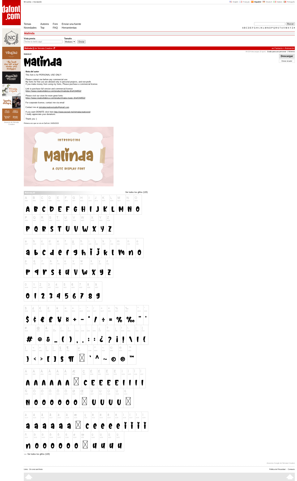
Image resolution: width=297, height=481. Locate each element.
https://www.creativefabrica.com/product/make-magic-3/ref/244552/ (55, 98)
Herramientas (69, 27)
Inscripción (37, 2)
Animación (289, 48)
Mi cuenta (27, 2)
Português (290, 2)
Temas (27, 24)
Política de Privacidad (277, 469)
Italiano (279, 2)
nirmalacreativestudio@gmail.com (54, 107)
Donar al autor (287, 61)
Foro (55, 24)
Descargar (287, 56)
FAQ (55, 27)
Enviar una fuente (71, 24)
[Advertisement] (80, 14)
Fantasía (278, 48)
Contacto (291, 469)
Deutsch (269, 2)
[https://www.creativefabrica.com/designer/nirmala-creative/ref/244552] (54, 48)
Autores (44, 24)
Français (246, 2)
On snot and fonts (36, 469)
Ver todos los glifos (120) (136, 192)
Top (42, 27)
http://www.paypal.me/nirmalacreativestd (72, 112)
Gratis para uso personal (276, 52)
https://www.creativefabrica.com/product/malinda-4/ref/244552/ (53, 91)
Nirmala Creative (45, 48)
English (235, 2)
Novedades (30, 27)
